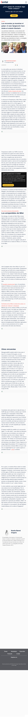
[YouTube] (6, 710)
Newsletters (14, 702)
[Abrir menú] (26, 2)
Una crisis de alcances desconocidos (11, 229)
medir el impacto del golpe (11, 94)
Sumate (14, 15)
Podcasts (10, 705)
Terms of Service (22, 715)
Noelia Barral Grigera (10, 60)
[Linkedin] (21, 710)
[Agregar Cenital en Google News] (16, 65)
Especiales (22, 702)
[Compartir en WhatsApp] (10, 65)
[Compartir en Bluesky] (9, 65)
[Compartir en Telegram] (12, 65)
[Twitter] (9, 710)
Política (3, 21)
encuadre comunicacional (10, 307)
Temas (5, 702)
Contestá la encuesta (8, 197)
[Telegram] (18, 710)
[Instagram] (12, 710)
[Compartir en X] (7, 65)
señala (20, 491)
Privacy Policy (17, 715)
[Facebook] (15, 710)
